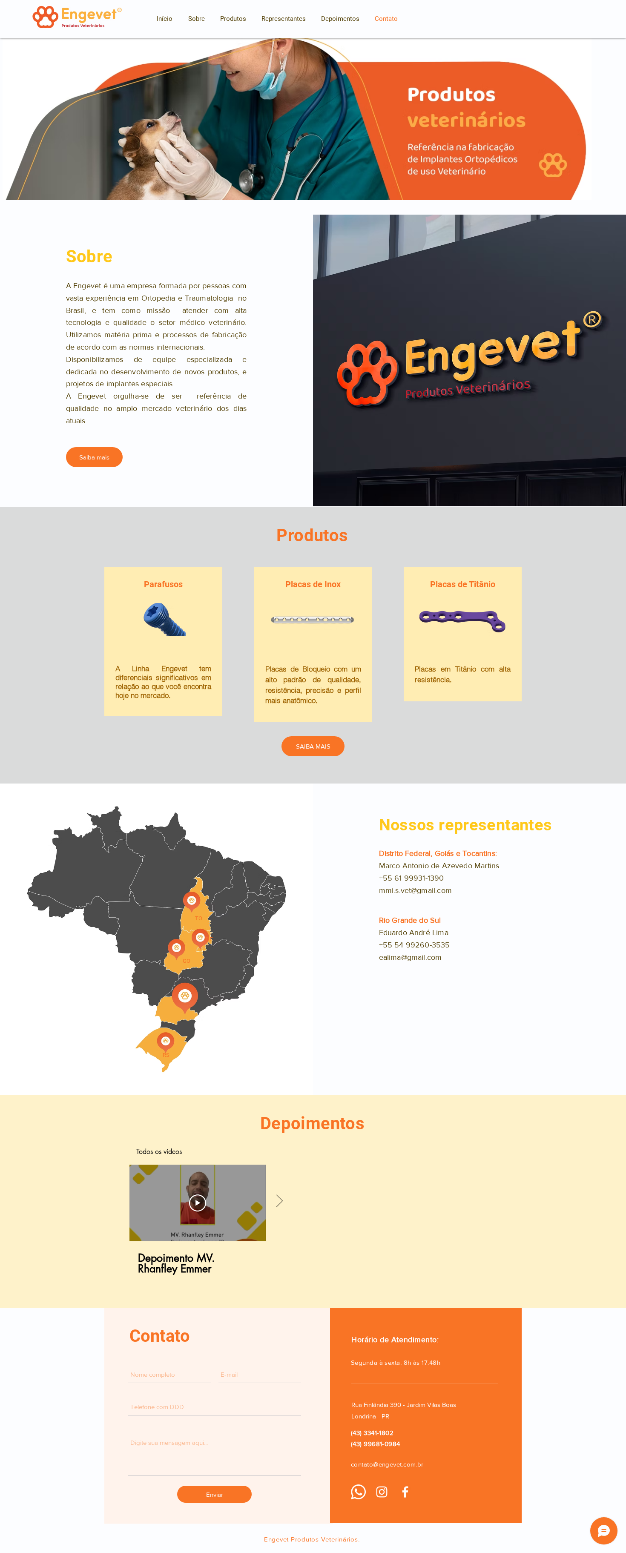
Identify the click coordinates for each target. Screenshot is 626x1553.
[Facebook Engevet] (405, 1491)
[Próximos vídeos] (279, 1201)
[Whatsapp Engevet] (358, 1491)
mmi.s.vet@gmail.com (415, 890)
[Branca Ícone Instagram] (381, 1491)
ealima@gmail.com (410, 957)
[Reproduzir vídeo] (197, 1202)
